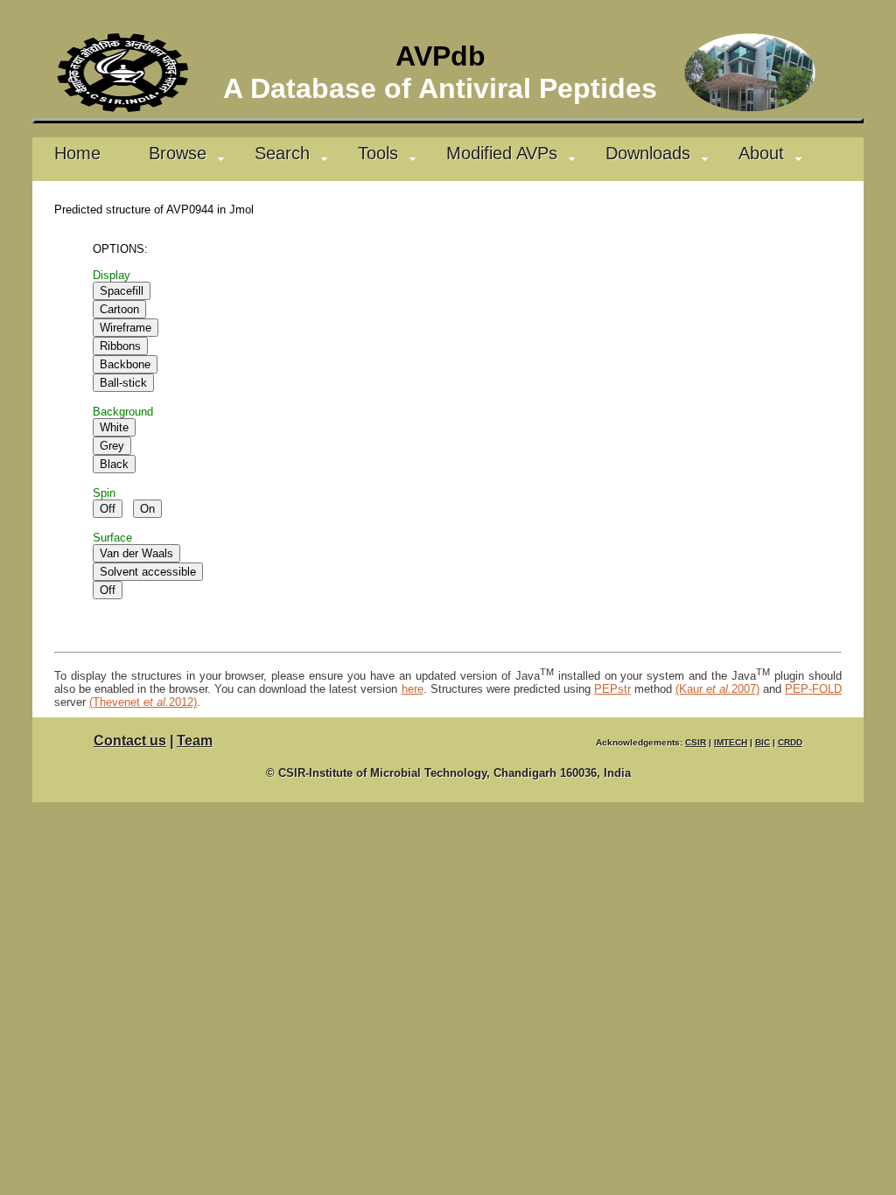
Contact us (130, 740)
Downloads (648, 153)
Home (77, 153)
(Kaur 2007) (718, 688)
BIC (762, 742)
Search (282, 153)
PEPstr (612, 688)
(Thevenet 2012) (143, 702)
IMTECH (730, 742)
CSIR (695, 742)
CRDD (790, 742)
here (413, 688)
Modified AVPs (501, 153)
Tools (378, 153)
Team (195, 740)
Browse (177, 153)
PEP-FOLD (813, 688)
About (761, 153)
